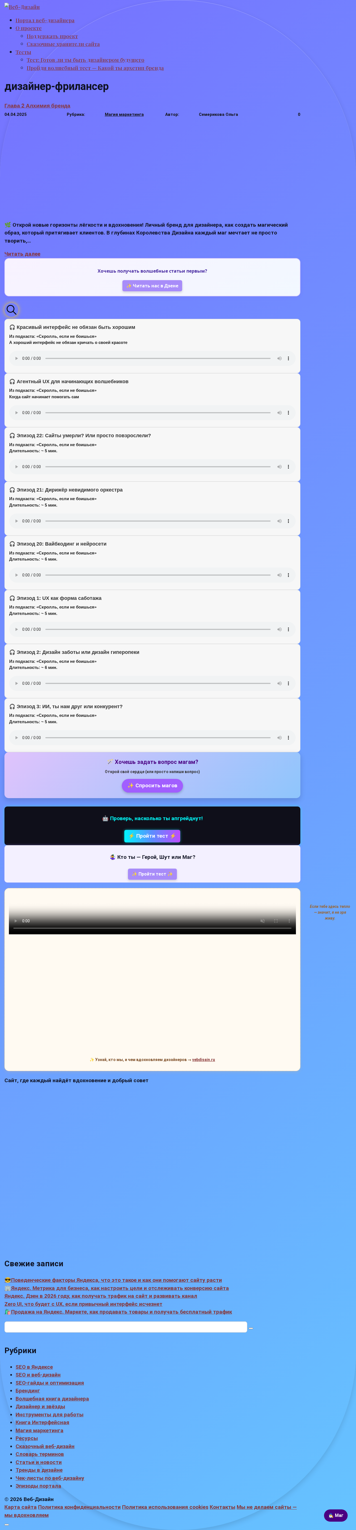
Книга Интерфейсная (42, 1422)
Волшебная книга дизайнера (52, 1398)
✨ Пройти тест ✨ (152, 874)
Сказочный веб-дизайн (45, 1446)
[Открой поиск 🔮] (11, 310)
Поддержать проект (52, 36)
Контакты (222, 1507)
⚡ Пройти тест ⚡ (152, 836)
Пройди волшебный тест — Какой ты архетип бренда (95, 67)
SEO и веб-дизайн (38, 1375)
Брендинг (28, 1390)
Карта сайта (20, 1507)
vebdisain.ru (203, 1059)
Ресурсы (27, 1438)
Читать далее (22, 254)
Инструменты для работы (49, 1414)
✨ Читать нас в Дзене (152, 286)
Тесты (23, 51)
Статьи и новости (39, 1462)
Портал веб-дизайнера (45, 20)
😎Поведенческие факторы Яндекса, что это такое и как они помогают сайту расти (113, 1280)
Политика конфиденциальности (79, 1507)
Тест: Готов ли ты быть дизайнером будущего (85, 59)
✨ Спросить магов (152, 785)
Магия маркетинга (124, 114)
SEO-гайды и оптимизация (50, 1383)
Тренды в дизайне (39, 1470)
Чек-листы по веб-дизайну (50, 1478)
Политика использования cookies (165, 1507)
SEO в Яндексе (34, 1367)
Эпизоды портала (38, 1486)
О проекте (29, 27)
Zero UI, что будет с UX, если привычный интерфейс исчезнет (83, 1304)
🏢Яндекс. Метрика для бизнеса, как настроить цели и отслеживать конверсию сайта (116, 1288)
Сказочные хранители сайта (63, 43)
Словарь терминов (40, 1454)
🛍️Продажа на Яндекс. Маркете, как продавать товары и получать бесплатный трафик (118, 1312)
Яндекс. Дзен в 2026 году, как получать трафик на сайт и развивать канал (100, 1296)
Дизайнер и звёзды (40, 1406)
